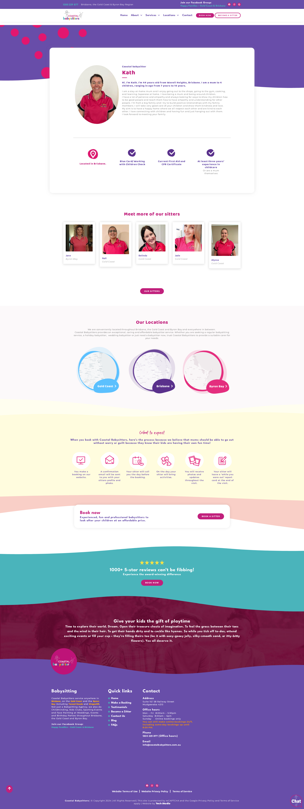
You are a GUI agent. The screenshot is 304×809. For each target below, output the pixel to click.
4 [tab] (138, 283)
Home (124, 15)
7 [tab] (148, 283)
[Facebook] (229, 4)
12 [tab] (166, 283)
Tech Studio (163, 803)
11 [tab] (162, 283)
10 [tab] (159, 283)
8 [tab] (152, 283)
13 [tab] (169, 283)
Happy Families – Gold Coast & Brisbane (73, 727)
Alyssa (215, 260)
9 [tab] (155, 283)
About (135, 15)
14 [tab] (173, 283)
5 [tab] (141, 283)
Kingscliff (94, 704)
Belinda (143, 256)
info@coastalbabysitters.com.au (162, 744)
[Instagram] (234, 4)
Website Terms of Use (125, 791)
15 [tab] (176, 283)
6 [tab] (145, 283)
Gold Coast (76, 701)
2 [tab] (131, 283)
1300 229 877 (150, 736)
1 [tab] (127, 283)
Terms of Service (182, 791)
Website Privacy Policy (154, 791)
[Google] (239, 4)
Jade (177, 256)
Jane (68, 256)
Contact (187, 15)
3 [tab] (134, 283)
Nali (104, 258)
